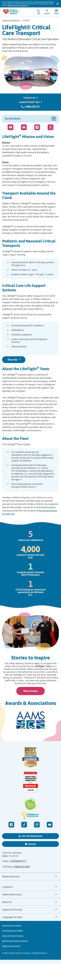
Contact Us (29, 97)
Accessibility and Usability (12, 931)
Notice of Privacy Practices (12, 936)
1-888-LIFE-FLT (32, 106)
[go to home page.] (16, 11)
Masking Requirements (11, 946)
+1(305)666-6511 (17, 861)
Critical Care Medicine (11, 20)
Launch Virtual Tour (29, 102)
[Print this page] (10, 127)
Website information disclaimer (18, 5)
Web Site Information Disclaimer (15, 941)
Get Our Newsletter (32, 836)
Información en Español (11, 925)
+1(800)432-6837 (21, 866)
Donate (32, 844)
